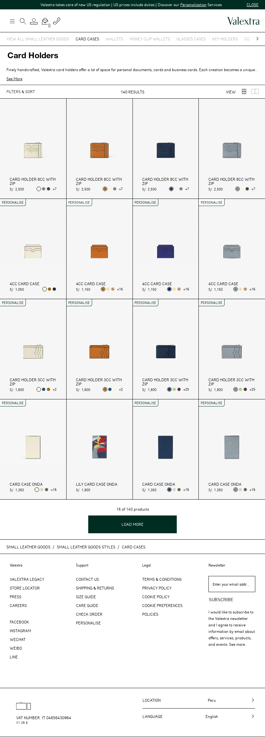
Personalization (188, 4)
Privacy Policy (157, 588)
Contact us (87, 579)
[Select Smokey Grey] (48, 188)
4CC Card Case (24, 284)
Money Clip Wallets (150, 39)
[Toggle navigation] (12, 21)
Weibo (16, 648)
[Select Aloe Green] (174, 389)
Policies (150, 614)
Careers (18, 605)
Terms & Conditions (162, 579)
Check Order (89, 614)
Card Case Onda (26, 484)
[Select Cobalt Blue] (43, 389)
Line (14, 657)
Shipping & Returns (95, 588)
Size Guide (86, 597)
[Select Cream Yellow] (108, 289)
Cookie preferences (162, 605)
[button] (33, 21)
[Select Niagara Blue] (43, 188)
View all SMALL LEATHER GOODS (37, 39)
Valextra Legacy (27, 579)
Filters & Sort (20, 91)
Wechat (18, 639)
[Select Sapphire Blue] (171, 188)
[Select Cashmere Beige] (112, 289)
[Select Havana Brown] (105, 188)
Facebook (19, 622)
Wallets (114, 39)
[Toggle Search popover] (22, 22)
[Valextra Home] (243, 20)
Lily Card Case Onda (96, 484)
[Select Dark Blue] (54, 289)
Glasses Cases (191, 39)
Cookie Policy (156, 597)
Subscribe (221, 599)
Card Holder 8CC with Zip (33, 181)
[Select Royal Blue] (169, 289)
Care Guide (87, 605)
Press (15, 597)
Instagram (20, 631)
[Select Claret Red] (179, 389)
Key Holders (225, 39)
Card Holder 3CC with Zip (33, 382)
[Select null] (41, 489)
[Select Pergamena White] (38, 188)
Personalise (88, 623)
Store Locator (25, 588)
